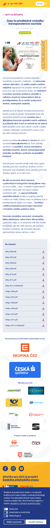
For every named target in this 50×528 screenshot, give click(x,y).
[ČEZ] (25, 350)
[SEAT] (36, 427)
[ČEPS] (36, 443)
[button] (6, 509)
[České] (36, 403)
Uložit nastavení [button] (14, 522)
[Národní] (25, 454)
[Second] (14, 427)
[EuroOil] (36, 391)
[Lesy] (14, 415)
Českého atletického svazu (21, 479)
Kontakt (40, 4)
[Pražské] (36, 415)
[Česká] (25, 370)
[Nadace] (14, 443)
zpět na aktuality (14, 14)
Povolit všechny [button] (36, 522)
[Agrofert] (14, 391)
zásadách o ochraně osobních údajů (25, 503)
